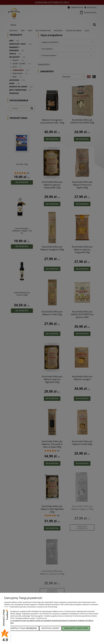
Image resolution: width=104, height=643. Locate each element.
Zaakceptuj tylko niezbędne (21, 628)
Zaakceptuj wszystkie (76, 628)
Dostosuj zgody (50, 628)
